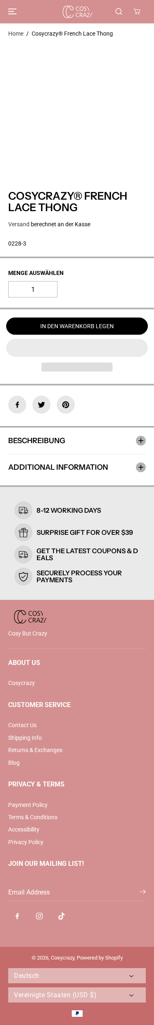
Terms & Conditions (32, 817)
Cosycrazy (21, 683)
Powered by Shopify (100, 958)
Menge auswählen (36, 273)
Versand (19, 224)
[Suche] (119, 11)
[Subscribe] (143, 893)
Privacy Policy (26, 842)
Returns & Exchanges (35, 750)
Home (15, 33)
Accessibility (23, 829)
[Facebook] (17, 405)
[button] (11, 12)
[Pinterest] (66, 405)
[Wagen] (137, 11)
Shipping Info (25, 737)
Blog (14, 762)
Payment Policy (28, 805)
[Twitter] (41, 405)
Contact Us (22, 725)
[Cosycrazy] (77, 12)
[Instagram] (39, 916)
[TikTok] (62, 916)
